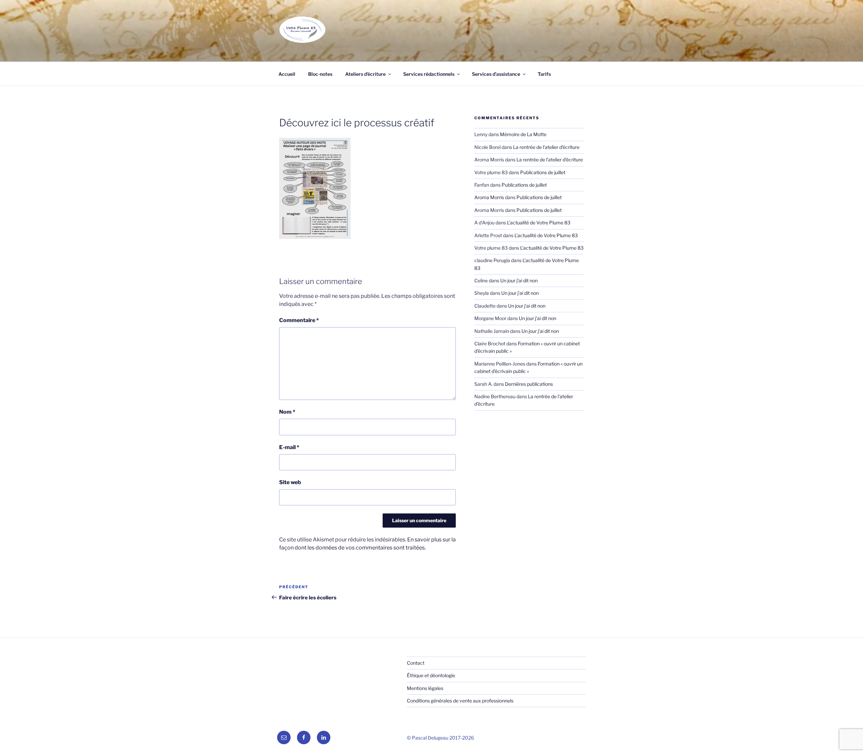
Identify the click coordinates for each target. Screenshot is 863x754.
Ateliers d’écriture (365, 74)
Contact (415, 663)
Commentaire (299, 320)
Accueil (286, 74)
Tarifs (544, 74)
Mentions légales (425, 688)
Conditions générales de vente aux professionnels (460, 700)
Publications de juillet (542, 172)
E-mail (289, 447)
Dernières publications (529, 384)
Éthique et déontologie (431, 675)
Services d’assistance (496, 74)
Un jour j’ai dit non (519, 280)
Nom (287, 412)
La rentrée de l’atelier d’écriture (546, 147)
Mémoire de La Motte (523, 134)
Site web (290, 482)
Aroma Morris (489, 197)
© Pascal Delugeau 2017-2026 (440, 738)
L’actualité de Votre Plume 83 (538, 222)
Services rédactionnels (428, 74)
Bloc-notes (320, 74)
